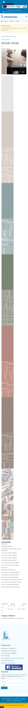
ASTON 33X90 (12, 36)
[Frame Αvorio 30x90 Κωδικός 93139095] (14, 129)
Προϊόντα (6, 21)
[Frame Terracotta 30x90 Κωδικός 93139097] (14, 415)
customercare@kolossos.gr (17, 658)
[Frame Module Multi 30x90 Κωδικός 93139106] (14, 522)
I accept (2, 707)
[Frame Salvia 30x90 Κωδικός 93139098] (14, 272)
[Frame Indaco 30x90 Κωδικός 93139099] (14, 201)
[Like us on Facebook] (14, 667)
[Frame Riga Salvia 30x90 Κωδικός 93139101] (14, 308)
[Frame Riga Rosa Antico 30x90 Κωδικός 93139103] (14, 379)
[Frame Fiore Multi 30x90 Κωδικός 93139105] (14, 486)
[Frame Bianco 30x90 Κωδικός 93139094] (14, 93)
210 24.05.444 (11, 10)
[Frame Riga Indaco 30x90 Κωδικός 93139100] (14, 236)
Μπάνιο (17, 21)
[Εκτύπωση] (14, 46)
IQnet (19, 700)
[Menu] (26, 16)
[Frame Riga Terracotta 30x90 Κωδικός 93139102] (14, 450)
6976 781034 (18, 10)
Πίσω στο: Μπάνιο (6, 39)
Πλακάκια (12, 21)
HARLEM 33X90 (5, 36)
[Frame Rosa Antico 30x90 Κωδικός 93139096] (14, 343)
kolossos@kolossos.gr (9, 11)
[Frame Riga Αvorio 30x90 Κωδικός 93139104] (14, 165)
